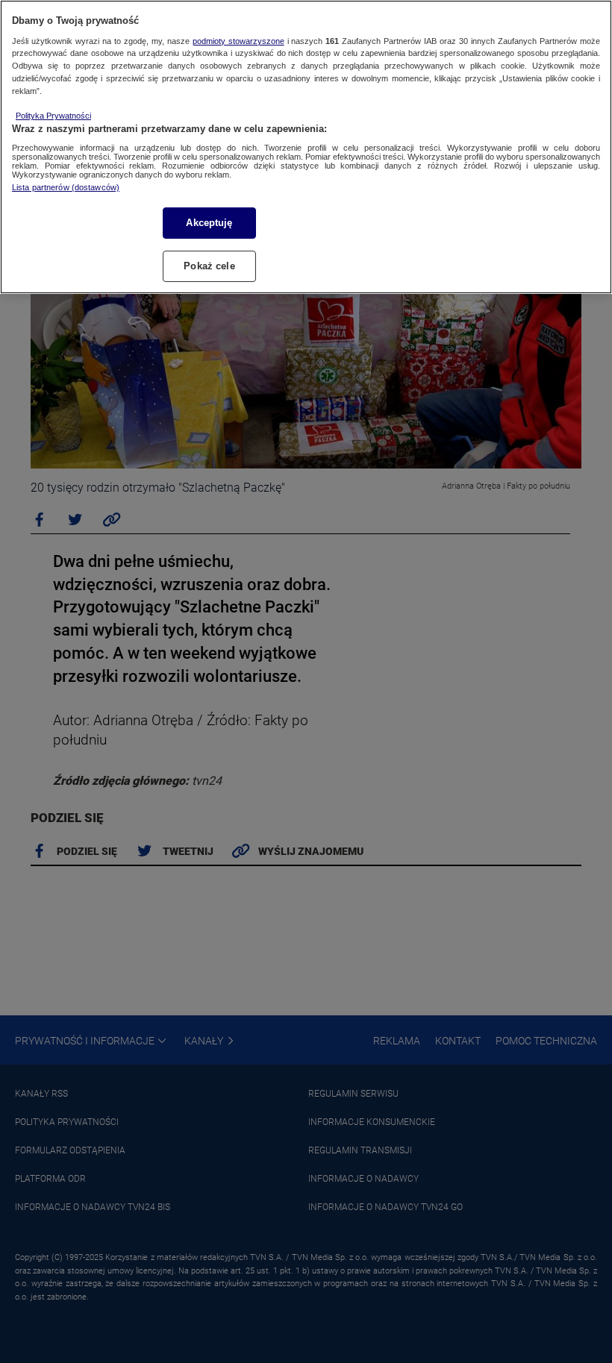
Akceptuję (209, 222)
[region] (306, 147)
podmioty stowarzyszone (238, 41)
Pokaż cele (209, 266)
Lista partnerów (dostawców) (65, 187)
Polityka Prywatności (53, 115)
